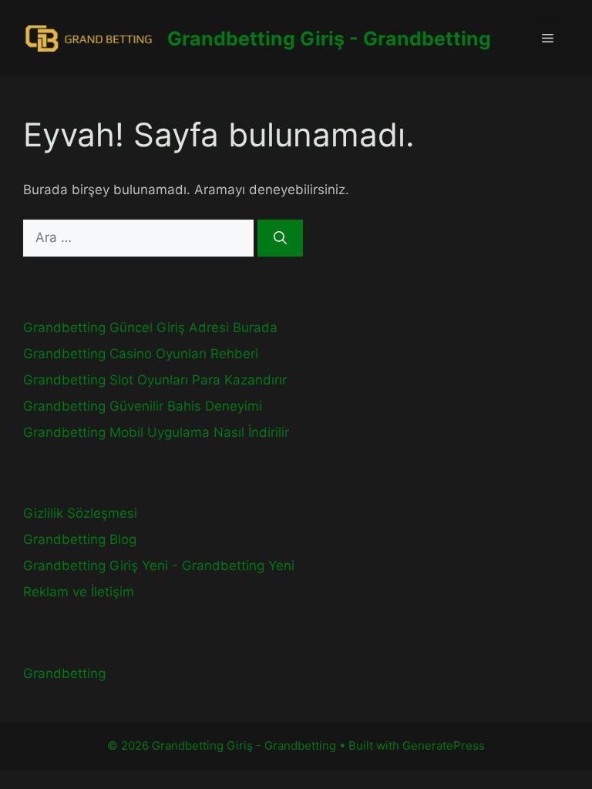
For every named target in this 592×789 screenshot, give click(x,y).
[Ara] (280, 238)
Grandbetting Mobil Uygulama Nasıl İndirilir (156, 432)
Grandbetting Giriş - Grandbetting (329, 38)
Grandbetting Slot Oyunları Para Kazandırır (155, 380)
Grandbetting (64, 673)
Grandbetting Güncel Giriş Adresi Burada (150, 327)
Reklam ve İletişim (78, 591)
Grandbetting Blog (79, 539)
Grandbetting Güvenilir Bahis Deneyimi (142, 406)
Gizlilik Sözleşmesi (80, 513)
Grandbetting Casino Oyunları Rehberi (140, 353)
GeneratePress (443, 745)
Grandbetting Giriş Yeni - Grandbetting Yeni (158, 565)
